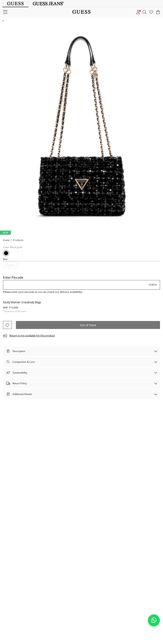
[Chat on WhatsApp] (154, 620)
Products (18, 240)
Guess (6, 240)
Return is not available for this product (32, 335)
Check (153, 284)
